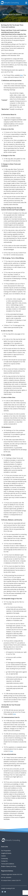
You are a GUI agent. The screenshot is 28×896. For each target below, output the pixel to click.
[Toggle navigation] (26, 2)
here (21, 75)
